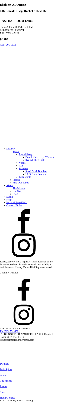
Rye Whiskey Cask (34, 160)
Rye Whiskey (25, 154)
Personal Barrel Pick (16, 202)
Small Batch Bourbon (36, 171)
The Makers (19, 188)
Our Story (18, 191)
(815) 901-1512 (8, 44)
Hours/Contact (7, 397)
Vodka (22, 162)
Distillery (11, 148)
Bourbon (23, 168)
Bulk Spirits (25, 177)
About (9, 185)
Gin (21, 165)
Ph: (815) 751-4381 (10, 331)
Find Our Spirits (21, 182)
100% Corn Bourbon (35, 174)
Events (9, 196)
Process (16, 179)
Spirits (16, 151)
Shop (9, 199)
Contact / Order (14, 205)
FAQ (15, 194)
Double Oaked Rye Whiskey (39, 157)
